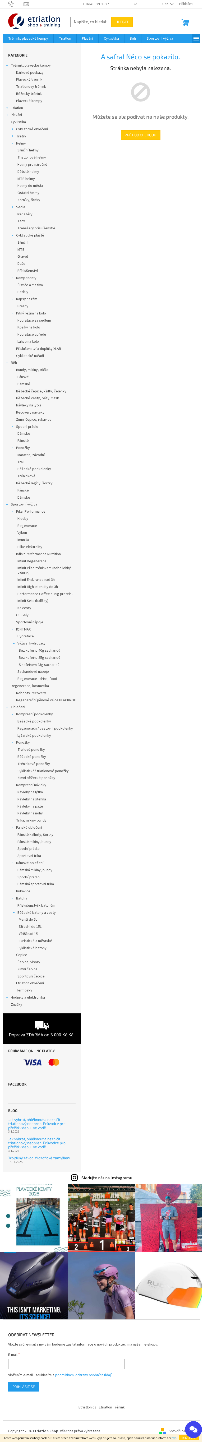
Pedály (22, 292)
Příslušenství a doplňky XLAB (38, 348)
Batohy (21, 898)
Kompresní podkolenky (34, 714)
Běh (14, 362)
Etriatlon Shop (96, 4)
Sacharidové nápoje (33, 671)
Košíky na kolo (28, 327)
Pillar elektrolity (29, 547)
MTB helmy (26, 179)
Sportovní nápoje (29, 622)
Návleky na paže (30, 806)
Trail (20, 462)
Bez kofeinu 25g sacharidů (39, 657)
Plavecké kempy (29, 101)
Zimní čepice (27, 969)
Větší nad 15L (29, 933)
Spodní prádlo (27, 426)
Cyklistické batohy (32, 948)
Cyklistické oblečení (32, 129)
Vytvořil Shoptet (182, 1431)
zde (173, 1438)
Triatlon (17, 108)
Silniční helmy (28, 150)
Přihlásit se (23, 1386)
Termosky (24, 990)
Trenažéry (24, 214)
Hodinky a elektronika (28, 997)
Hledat (122, 22)
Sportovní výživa (24, 504)
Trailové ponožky (31, 749)
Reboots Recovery (31, 693)
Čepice (21, 955)
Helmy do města (30, 185)
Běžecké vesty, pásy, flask (37, 398)
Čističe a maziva (30, 285)
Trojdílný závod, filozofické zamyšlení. (39, 1158)
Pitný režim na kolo (31, 313)
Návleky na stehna (31, 799)
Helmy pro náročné (32, 164)
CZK (165, 4)
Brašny (22, 306)
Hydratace (25, 636)
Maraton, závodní (31, 455)
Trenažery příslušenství (36, 228)
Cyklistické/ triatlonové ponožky (43, 771)
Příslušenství (27, 270)
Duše (21, 263)
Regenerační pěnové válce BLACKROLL (46, 700)
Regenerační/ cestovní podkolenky (45, 728)
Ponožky (23, 448)
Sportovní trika (29, 856)
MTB (21, 249)
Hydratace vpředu (31, 334)
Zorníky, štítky (28, 200)
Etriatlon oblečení (30, 983)
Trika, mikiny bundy (31, 820)
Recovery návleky (30, 412)
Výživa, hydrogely (31, 643)
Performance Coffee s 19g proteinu (45, 594)
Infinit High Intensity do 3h (37, 587)
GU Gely (22, 615)
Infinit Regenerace (32, 561)
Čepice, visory (28, 962)
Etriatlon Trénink (112, 1407)
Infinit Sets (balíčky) (32, 601)
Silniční (22, 242)
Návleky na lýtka (28, 405)
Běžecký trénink (29, 93)
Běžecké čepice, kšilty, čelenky (41, 391)
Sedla (20, 207)
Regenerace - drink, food (37, 678)
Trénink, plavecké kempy (31, 65)
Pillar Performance (30, 511)
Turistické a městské (35, 941)
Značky (16, 1004)
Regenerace (27, 525)
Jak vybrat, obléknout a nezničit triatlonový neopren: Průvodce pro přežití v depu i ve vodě (37, 1124)
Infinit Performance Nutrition (38, 554)
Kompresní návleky (31, 785)
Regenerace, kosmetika (30, 686)
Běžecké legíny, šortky (34, 483)
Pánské (23, 377)
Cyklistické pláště (30, 235)
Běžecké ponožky (31, 756)
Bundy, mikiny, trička (32, 370)
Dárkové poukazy (30, 72)
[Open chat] (193, 1429)
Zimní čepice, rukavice (34, 419)
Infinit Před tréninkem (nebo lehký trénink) (44, 570)
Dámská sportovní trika (35, 884)
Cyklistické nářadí (30, 356)
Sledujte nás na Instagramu (106, 1178)
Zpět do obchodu (140, 135)
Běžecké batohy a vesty (36, 912)
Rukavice (23, 891)
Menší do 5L (28, 919)
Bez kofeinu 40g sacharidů (39, 650)
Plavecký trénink (29, 79)
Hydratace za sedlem (34, 320)
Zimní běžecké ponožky (36, 778)
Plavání (16, 115)
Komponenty (26, 278)
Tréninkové (26, 476)
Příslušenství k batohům (36, 905)
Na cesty (24, 608)
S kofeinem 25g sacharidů (39, 664)
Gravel (22, 256)
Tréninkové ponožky (33, 764)
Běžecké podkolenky (34, 469)
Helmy (21, 143)
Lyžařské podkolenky (34, 735)
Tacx (21, 221)
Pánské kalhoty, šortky (35, 834)
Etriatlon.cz (87, 1407)
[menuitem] (28, 38)
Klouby (22, 518)
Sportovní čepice (31, 976)
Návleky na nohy (30, 813)
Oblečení (18, 707)
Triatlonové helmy (31, 157)
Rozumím (189, 1438)
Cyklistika (18, 122)
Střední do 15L (30, 926)
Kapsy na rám (26, 299)
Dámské (23, 384)
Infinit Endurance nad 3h (36, 579)
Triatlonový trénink (31, 86)
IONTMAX (23, 629)
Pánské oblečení (29, 827)
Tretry (21, 136)
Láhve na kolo (28, 341)
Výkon (22, 532)
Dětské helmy (28, 171)
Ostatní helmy (28, 193)
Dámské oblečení (29, 863)
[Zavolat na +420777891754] (16, 4)
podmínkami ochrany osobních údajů (84, 1375)
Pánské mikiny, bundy (34, 842)
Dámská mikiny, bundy (34, 870)
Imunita (23, 540)
